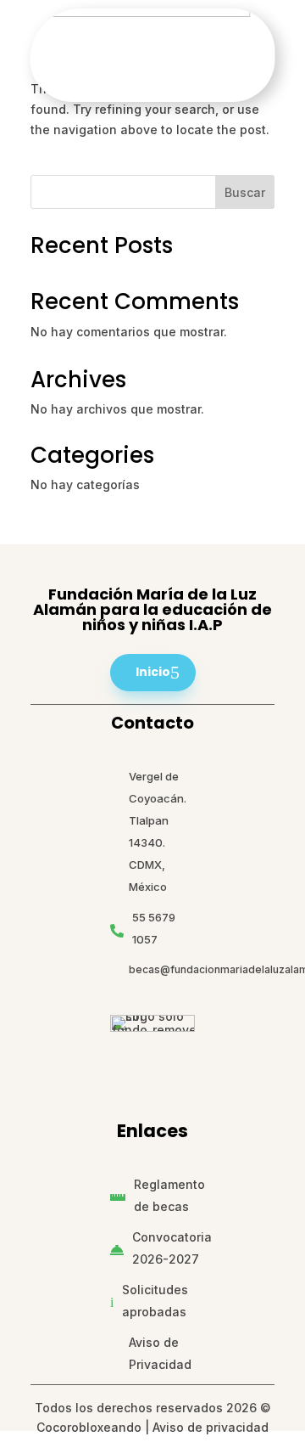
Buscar (245, 192)
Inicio (153, 671)
